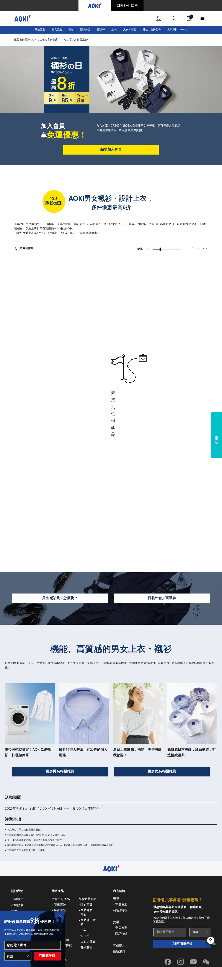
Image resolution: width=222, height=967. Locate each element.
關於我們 (17, 891)
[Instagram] (180, 962)
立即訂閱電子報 (182, 944)
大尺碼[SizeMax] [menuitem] (177, 29)
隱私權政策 (47, 934)
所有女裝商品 (87, 899)
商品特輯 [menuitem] (121, 910)
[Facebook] (168, 962)
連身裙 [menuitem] (85, 936)
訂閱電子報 (47, 955)
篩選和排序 (27, 248)
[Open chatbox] (210, 940)
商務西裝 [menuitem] (40, 29)
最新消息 (119, 951)
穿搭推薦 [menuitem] (121, 904)
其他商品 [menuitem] (86, 947)
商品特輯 (119, 891)
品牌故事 (17, 905)
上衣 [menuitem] (83, 930)
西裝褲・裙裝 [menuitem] (88, 922)
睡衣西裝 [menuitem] (60, 910)
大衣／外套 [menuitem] (129, 29)
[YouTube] (193, 962)
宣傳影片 (119, 945)
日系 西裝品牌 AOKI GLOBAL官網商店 (36, 40)
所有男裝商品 (61, 899)
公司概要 (17, 899)
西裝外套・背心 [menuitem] (88, 912)
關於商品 (58, 891)
